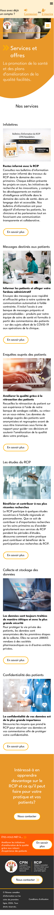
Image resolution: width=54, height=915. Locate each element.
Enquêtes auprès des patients (24, 354)
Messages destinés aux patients (26, 247)
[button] (51, 3)
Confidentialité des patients (23, 675)
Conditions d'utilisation (38, 899)
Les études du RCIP (17, 462)
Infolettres (10, 124)
